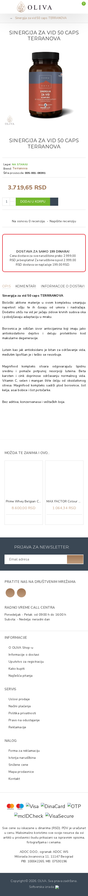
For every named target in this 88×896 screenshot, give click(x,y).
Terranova (19, 168)
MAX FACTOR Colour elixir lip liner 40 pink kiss (64, 501)
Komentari (25, 286)
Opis (6, 286)
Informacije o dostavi (63, 286)
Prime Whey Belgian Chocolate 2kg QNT (24, 501)
